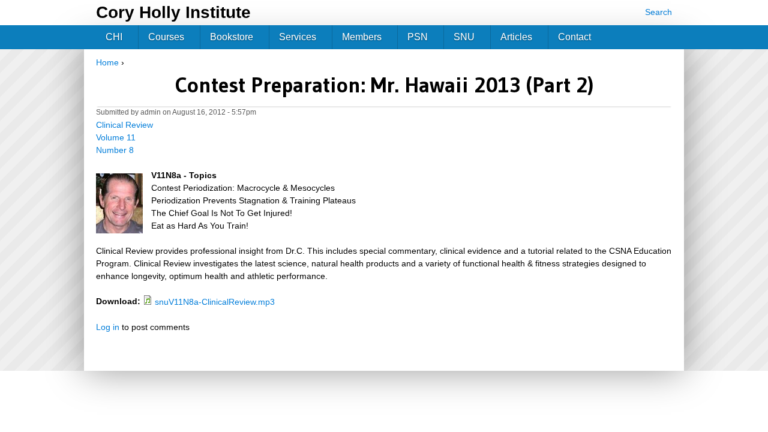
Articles (516, 37)
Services (297, 37)
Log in (107, 327)
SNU (464, 37)
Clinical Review (124, 125)
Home (107, 62)
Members (362, 37)
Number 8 (115, 150)
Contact (574, 37)
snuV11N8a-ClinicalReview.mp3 (215, 302)
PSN (417, 37)
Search (658, 12)
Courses (166, 37)
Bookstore (231, 37)
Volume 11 (116, 137)
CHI (114, 37)
